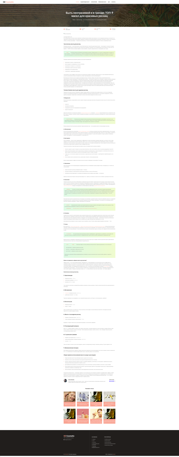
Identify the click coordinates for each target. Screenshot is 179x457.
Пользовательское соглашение (95, 444)
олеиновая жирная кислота (86, 112)
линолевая (97, 112)
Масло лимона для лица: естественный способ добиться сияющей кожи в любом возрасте (96, 421)
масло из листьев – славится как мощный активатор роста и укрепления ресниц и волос (88, 226)
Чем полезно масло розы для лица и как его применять (83, 421)
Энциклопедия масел (85, 1)
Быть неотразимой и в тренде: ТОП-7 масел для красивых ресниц (96, 404)
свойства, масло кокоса (68, 185)
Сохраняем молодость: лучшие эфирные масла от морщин (69, 404)
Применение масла (102, 1)
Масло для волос (108, 442)
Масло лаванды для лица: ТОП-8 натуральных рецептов (83, 404)
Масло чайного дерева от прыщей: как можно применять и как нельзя (109, 404)
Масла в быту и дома (109, 445)
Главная (77, 1)
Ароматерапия (94, 1)
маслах (114, 454)
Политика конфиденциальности (95, 447)
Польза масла (107, 440)
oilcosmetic (66, 454)
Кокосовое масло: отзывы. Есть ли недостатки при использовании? (85, 208)
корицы (106, 266)
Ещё (109, 1)
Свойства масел (108, 439)
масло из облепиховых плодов (83, 131)
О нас (94, 440)
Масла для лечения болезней (110, 443)
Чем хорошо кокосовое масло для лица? (69, 421)
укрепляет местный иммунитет (99, 185)
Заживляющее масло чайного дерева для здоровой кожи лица (109, 421)
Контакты (113, 1)
